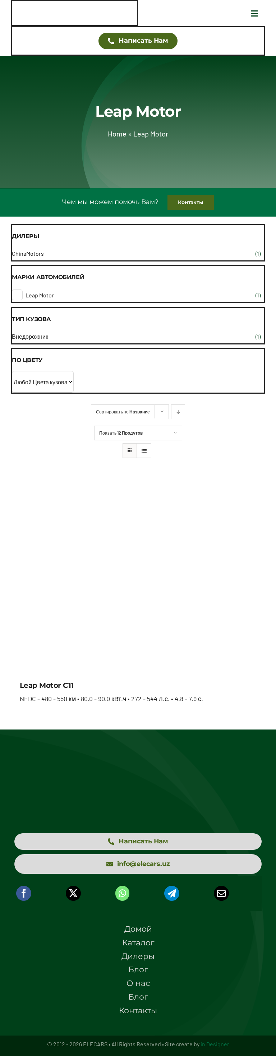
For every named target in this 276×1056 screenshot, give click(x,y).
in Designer (215, 1044)
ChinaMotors (28, 253)
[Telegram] (171, 893)
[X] (73, 893)
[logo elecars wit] (138, 769)
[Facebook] (23, 893)
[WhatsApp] (122, 893)
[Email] (221, 893)
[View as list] (144, 451)
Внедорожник (30, 336)
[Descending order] (178, 411)
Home (117, 133)
